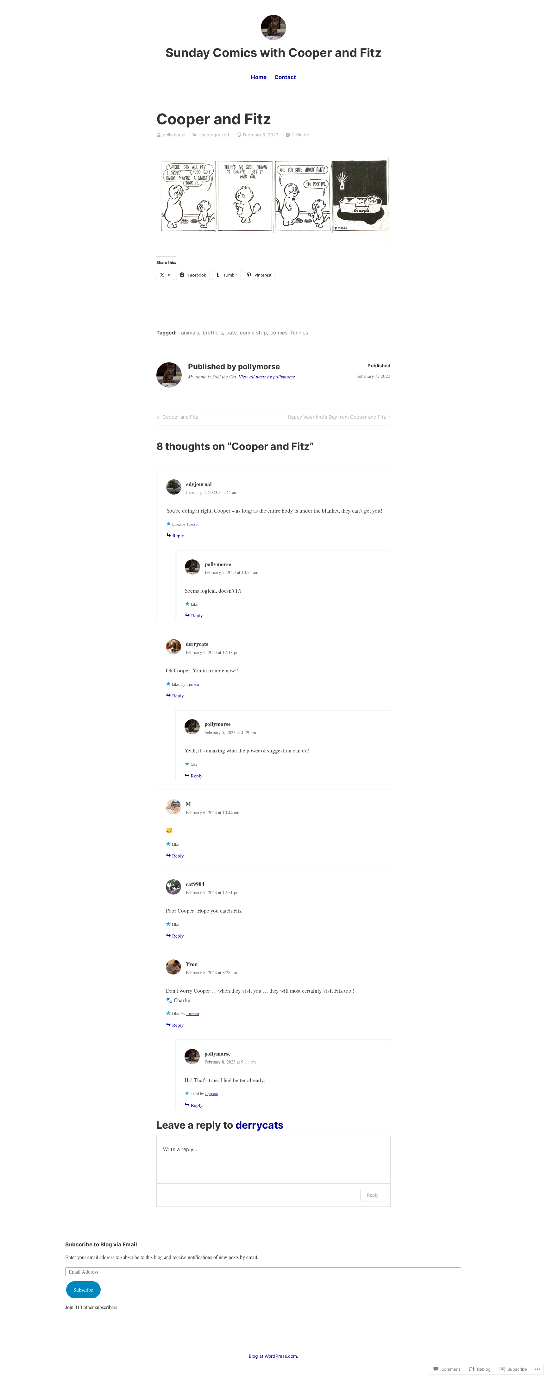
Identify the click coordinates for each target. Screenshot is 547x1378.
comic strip (253, 332)
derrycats (260, 1125)
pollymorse (174, 134)
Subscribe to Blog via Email (101, 1244)
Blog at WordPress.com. (273, 1356)
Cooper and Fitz (176, 418)
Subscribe (83, 1289)
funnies (299, 332)
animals (190, 332)
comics (278, 332)
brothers (213, 332)
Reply (178, 535)
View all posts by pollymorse (267, 376)
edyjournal (199, 484)
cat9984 (195, 884)
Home (259, 77)
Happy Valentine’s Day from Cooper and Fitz (337, 418)
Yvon (192, 964)
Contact (285, 77)
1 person (192, 524)
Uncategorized (213, 134)
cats (231, 332)
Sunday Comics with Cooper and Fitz (274, 52)
